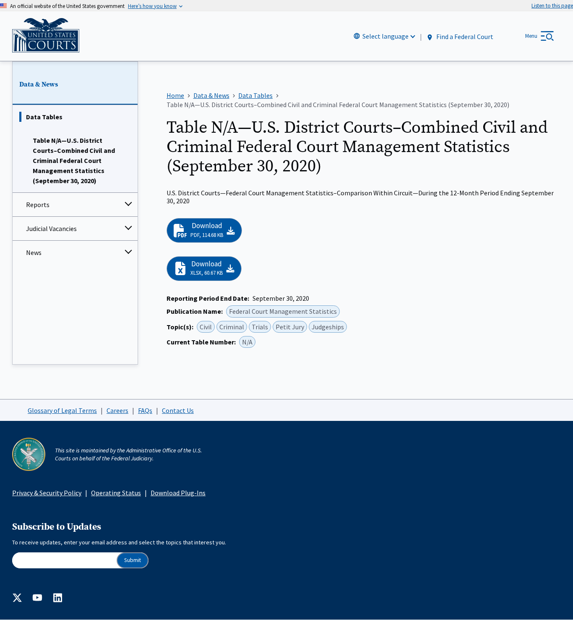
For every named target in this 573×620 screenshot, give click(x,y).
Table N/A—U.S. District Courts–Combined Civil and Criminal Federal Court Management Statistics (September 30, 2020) (74, 160)
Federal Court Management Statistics (283, 311)
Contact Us (178, 410)
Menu (531, 35)
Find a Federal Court (464, 36)
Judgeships (328, 327)
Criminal (231, 327)
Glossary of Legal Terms (62, 410)
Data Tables (44, 117)
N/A (247, 342)
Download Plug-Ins (178, 493)
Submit (132, 560)
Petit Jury (290, 327)
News (34, 252)
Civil (206, 327)
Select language (385, 36)
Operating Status (116, 493)
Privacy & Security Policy (46, 493)
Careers (117, 410)
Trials (260, 327)
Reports (37, 204)
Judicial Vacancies (51, 228)
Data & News (38, 84)
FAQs (145, 410)
